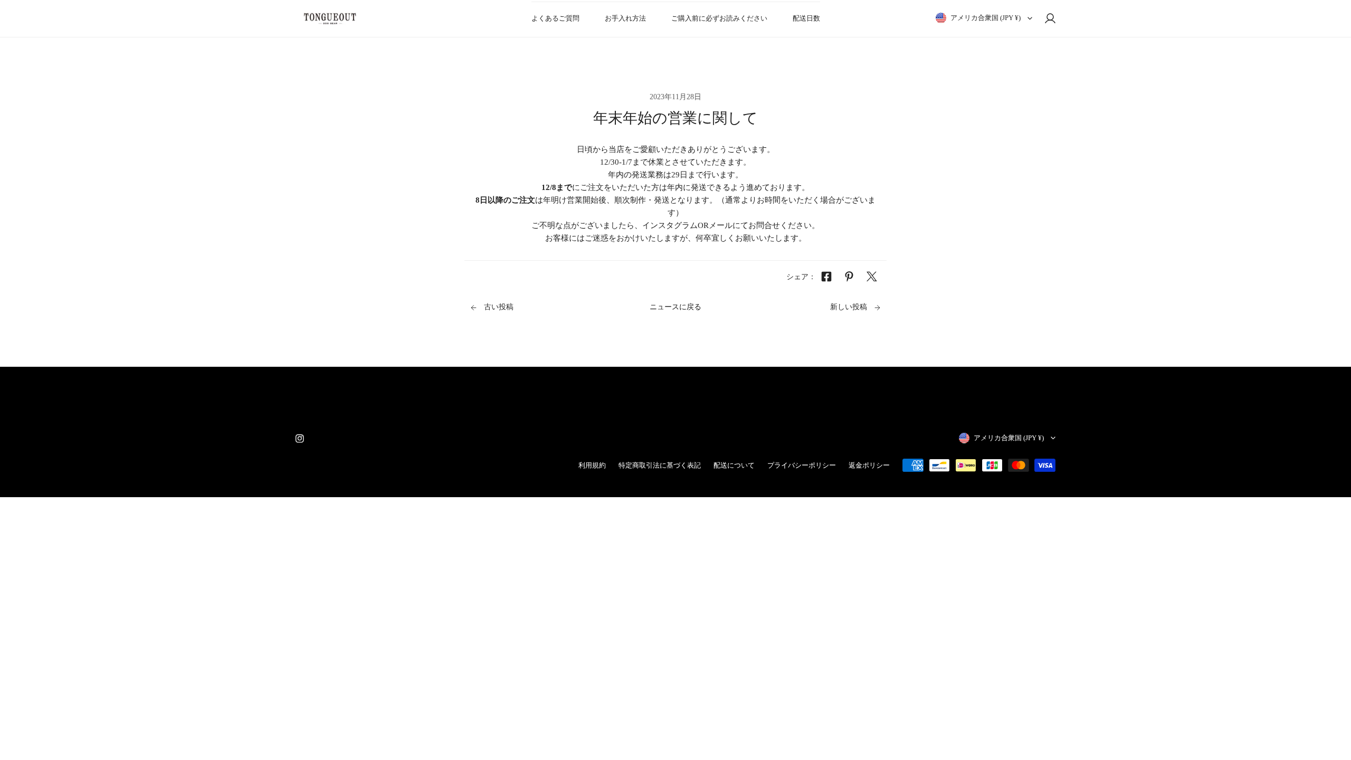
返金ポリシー (869, 465)
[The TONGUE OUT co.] (330, 18)
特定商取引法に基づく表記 (660, 465)
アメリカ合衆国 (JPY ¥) (985, 18)
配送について (734, 465)
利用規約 (592, 465)
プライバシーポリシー (801, 465)
